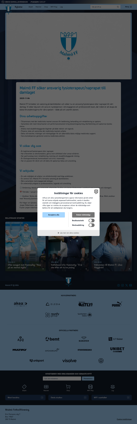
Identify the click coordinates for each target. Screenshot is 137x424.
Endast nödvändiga (83, 215)
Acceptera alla (53, 215)
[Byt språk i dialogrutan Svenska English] (96, 192)
